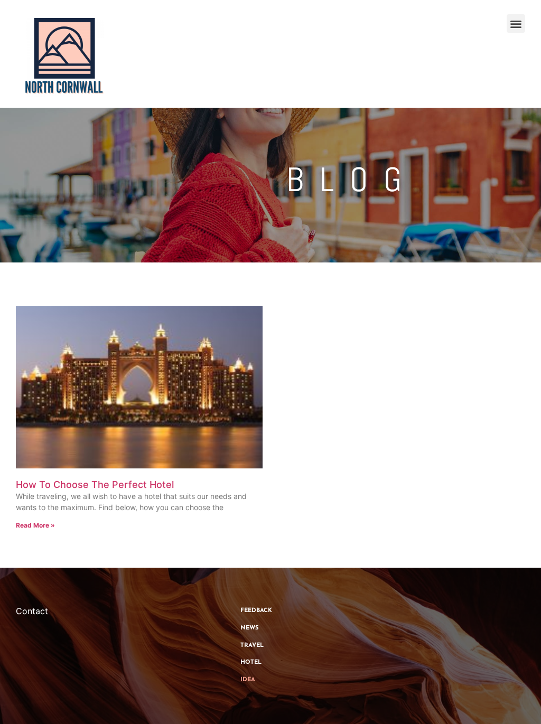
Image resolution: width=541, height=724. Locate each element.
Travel (252, 645)
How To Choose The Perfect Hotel (95, 484)
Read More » (35, 525)
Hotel (251, 662)
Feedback (256, 611)
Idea (247, 680)
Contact (32, 611)
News (249, 628)
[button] (516, 23)
